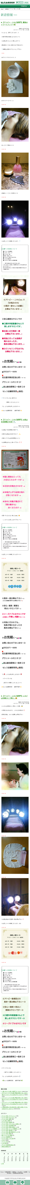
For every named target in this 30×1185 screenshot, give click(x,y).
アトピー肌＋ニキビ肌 (8, 1138)
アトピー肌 (5, 1141)
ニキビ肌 (4, 1143)
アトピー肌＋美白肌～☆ (8, 1130)
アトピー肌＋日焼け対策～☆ (9, 1127)
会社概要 (25, 1171)
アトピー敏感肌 (6, 1137)
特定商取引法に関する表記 (18, 1173)
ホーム (2, 1171)
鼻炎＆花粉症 (5, 1146)
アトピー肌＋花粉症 (7, 1122)
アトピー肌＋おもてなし (8, 1117)
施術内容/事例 (8, 1171)
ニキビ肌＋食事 (6, 1120)
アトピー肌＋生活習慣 (8, 1125)
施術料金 (14, 1171)
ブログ (3, 1140)
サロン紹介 (20, 1171)
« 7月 (2, 1163)
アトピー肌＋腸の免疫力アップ (10, 1132)
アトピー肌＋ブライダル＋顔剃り (10, 1124)
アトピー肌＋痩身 (6, 1133)
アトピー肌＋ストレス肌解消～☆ (10, 1128)
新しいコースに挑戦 (7, 1135)
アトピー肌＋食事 (6, 1119)
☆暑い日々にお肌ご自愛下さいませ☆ (12, 1091)
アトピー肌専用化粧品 (8, 1145)
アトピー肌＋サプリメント (9, 1116)
